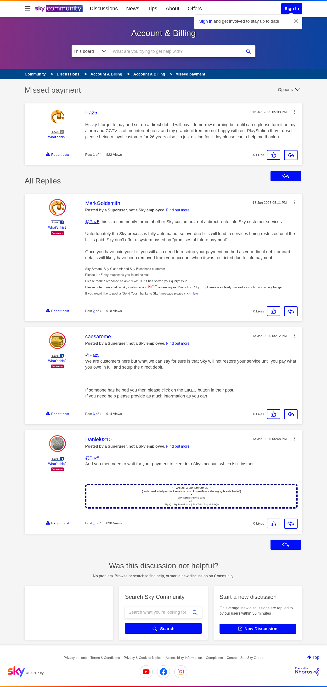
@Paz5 (92, 221)
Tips (152, 8)
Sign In (292, 8)
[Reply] (291, 155)
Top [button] (315, 657)
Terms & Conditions (105, 658)
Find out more (178, 210)
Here (195, 293)
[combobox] (175, 51)
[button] (294, 111)
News (132, 8)
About (172, 8)
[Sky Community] (59, 8)
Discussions (104, 8)
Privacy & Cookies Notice (143, 658)
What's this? (57, 137)
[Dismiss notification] (296, 21)
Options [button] (285, 89)
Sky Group (255, 658)
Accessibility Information (184, 658)
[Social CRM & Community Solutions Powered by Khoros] (307, 671)
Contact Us (235, 658)
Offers (195, 8)
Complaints (214, 658)
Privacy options (75, 658)
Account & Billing (163, 33)
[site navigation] (27, 8)
